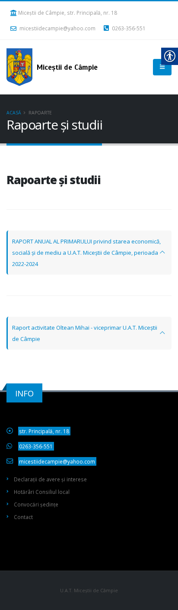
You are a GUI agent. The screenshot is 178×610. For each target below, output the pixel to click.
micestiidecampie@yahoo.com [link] (57, 28)
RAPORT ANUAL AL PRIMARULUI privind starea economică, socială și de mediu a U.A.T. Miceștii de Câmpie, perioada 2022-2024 (86, 252)
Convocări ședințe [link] (36, 504)
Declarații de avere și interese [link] (50, 479)
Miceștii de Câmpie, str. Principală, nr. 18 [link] (67, 12)
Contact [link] (23, 516)
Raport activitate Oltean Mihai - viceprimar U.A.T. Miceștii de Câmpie (84, 333)
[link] (54, 67)
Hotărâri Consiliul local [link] (42, 491)
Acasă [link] (13, 113)
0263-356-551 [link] (128, 28)
